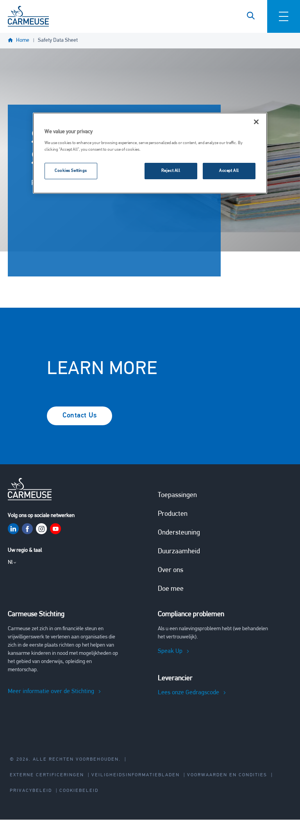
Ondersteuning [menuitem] (179, 533)
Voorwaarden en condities (227, 775)
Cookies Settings (71, 170)
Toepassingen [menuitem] (177, 495)
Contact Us (79, 415)
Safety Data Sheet (58, 40)
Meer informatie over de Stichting (51, 691)
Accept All (229, 170)
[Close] (256, 121)
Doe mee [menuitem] (171, 589)
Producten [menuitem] (173, 514)
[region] (150, 153)
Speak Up (170, 651)
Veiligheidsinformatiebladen (135, 775)
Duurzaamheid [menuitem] (179, 551)
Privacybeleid (31, 790)
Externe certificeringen (47, 775)
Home (22, 40)
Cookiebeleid (78, 790)
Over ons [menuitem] (170, 570)
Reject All (170, 170)
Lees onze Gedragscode (188, 693)
